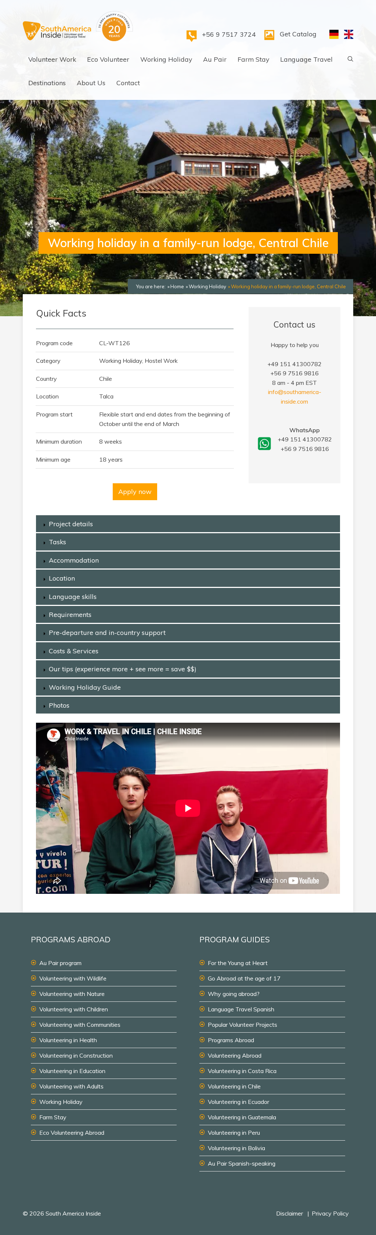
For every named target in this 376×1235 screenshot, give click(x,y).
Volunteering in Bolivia (236, 1148)
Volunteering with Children (73, 1009)
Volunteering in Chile (234, 1086)
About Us (91, 83)
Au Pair (215, 59)
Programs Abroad (231, 1040)
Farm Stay (253, 59)
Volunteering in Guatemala (242, 1117)
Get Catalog (298, 34)
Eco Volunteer (108, 59)
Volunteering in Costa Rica (242, 1071)
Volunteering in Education (72, 1071)
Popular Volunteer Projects (242, 1024)
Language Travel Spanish (241, 1009)
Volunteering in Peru (234, 1132)
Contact (128, 83)
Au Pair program (60, 963)
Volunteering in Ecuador (238, 1101)
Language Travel (306, 59)
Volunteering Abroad (234, 1055)
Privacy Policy (330, 1213)
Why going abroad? (234, 993)
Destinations (47, 83)
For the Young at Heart (238, 963)
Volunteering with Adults (71, 1086)
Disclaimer (289, 1213)
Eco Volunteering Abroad (71, 1132)
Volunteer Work (52, 59)
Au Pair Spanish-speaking (241, 1163)
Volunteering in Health (68, 1040)
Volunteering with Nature (72, 993)
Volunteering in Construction (76, 1055)
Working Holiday (166, 59)
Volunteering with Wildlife (72, 978)
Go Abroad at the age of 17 (244, 978)
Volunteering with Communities (79, 1024)
